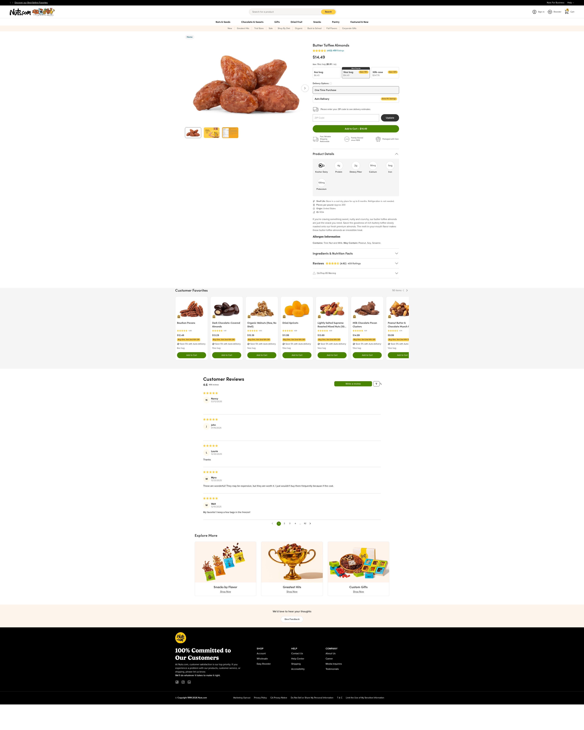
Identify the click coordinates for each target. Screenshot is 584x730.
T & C (339, 698)
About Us (330, 653)
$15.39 (250, 335)
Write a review (353, 384)
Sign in (541, 12)
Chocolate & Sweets (252, 21)
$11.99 (285, 335)
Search (328, 12)
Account (261, 653)
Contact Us (297, 653)
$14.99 (356, 335)
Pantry (335, 21)
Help (569, 3)
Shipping (296, 664)
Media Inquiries (334, 664)
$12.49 (180, 335)
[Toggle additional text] (49, 3)
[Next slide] (13, 3)
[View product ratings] (191, 330)
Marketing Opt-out (241, 698)
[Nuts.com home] (32, 12)
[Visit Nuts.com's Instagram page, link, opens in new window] (183, 682)
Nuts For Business (555, 3)
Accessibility (298, 669)
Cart (570, 11)
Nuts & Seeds (223, 21)
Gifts (277, 21)
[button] (319, 50)
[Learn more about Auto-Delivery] (331, 83)
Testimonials (332, 669)
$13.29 (215, 335)
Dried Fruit (296, 21)
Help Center (297, 658)
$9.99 (391, 335)
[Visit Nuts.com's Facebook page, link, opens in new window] (177, 682)
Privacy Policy (260, 698)
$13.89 (321, 335)
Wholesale (262, 658)
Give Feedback (292, 619)
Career (329, 658)
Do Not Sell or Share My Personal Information (312, 698)
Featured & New (359, 21)
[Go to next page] (311, 524)
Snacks (317, 21)
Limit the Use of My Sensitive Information (365, 698)
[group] (193, 132)
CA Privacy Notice (278, 698)
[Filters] (376, 383)
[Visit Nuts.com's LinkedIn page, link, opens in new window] (189, 682)
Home (190, 37)
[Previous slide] (10, 3)
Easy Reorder (264, 664)
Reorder (557, 12)
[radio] (327, 72)
